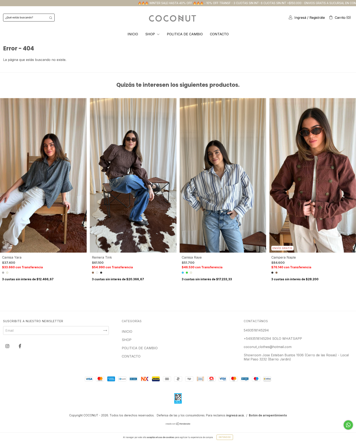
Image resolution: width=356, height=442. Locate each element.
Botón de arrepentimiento (268, 415)
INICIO (133, 34)
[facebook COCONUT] (20, 346)
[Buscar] (50, 17)
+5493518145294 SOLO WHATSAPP (273, 338)
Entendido (225, 437)
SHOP (150, 34)
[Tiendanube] (178, 424)
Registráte (317, 17)
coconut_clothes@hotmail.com (268, 347)
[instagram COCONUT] (8, 346)
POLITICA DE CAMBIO (185, 34)
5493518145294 (256, 330)
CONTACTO (219, 34)
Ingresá (300, 17)
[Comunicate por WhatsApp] (348, 425)
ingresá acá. (235, 415)
